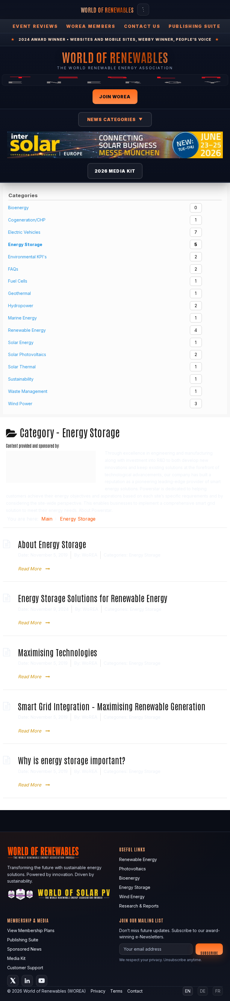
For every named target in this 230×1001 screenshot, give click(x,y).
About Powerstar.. (96, 510)
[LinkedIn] (27, 980)
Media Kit (16, 958)
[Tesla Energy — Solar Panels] (115, 80)
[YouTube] (41, 980)
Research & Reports (139, 905)
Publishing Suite (194, 26)
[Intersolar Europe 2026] (115, 145)
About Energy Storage (52, 543)
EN (187, 991)
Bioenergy (129, 878)
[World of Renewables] (20, 895)
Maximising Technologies (57, 652)
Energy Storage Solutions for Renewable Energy (92, 597)
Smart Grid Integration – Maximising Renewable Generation (111, 705)
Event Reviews (35, 26)
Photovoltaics (132, 868)
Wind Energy (132, 896)
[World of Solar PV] (74, 895)
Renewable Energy (138, 859)
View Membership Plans (31, 930)
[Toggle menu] (143, 10)
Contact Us (142, 26)
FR (217, 991)
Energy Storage (145, 555)
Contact (135, 991)
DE (202, 991)
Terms (116, 991)
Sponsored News (24, 949)
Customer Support (25, 967)
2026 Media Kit (115, 171)
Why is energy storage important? (71, 759)
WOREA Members (90, 26)
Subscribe (209, 952)
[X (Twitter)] (13, 980)
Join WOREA (115, 96)
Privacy (98, 991)
